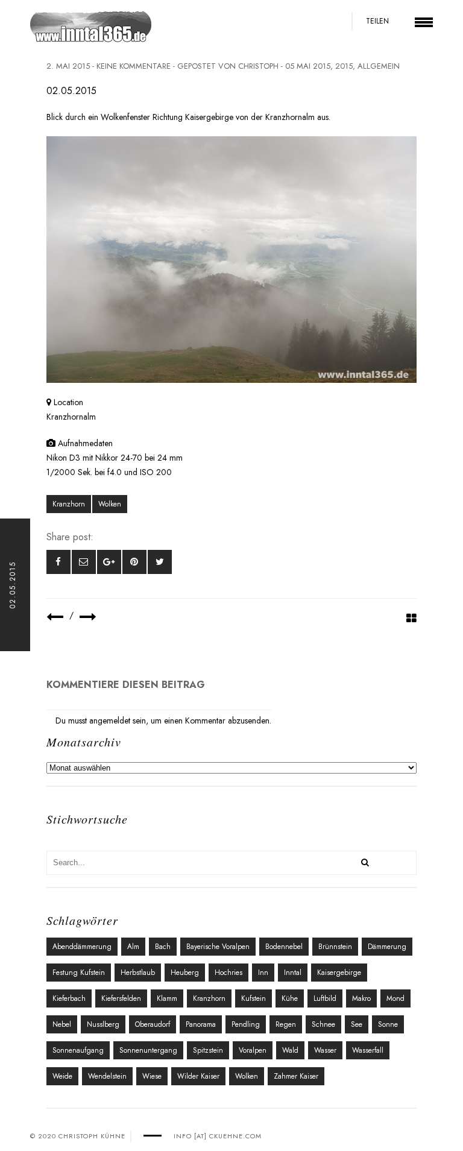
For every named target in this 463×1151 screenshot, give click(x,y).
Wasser (325, 1050)
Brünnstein (335, 946)
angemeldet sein (117, 720)
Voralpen (252, 1050)
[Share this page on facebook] (58, 562)
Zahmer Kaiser (296, 1076)
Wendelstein (107, 1076)
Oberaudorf (152, 1024)
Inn (263, 972)
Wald (290, 1050)
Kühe (290, 998)
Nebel (61, 1024)
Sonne (388, 1024)
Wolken (109, 504)
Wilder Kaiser (198, 1076)
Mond (395, 998)
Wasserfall (367, 1050)
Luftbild (324, 998)
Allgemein (378, 66)
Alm (133, 946)
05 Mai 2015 (307, 66)
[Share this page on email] (84, 562)
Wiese (152, 1076)
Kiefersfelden (121, 998)
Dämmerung (387, 946)
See (356, 1024)
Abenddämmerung (82, 946)
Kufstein (253, 998)
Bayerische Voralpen (218, 946)
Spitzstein (208, 1050)
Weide (62, 1076)
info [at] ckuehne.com (218, 1136)
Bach (163, 946)
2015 (344, 66)
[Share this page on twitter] (160, 562)
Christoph (258, 66)
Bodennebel (284, 946)
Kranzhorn (68, 504)
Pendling (246, 1024)
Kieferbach (69, 998)
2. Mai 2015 (68, 66)
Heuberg (185, 972)
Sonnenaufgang (78, 1050)
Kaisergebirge (339, 972)
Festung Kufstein (78, 972)
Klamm (167, 998)
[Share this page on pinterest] (134, 562)
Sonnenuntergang (148, 1050)
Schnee (323, 1024)
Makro (361, 998)
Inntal (292, 972)
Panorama (201, 1024)
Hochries (228, 972)
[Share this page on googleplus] (109, 562)
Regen (286, 1024)
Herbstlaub (138, 972)
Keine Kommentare (133, 66)
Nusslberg (103, 1024)
